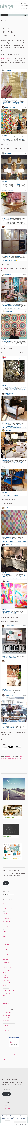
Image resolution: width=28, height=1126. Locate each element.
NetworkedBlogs (13, 1037)
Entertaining (5, 931)
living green (5, 975)
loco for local (6, 977)
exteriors (5, 934)
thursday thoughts (7, 993)
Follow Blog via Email (12, 870)
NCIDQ (4, 985)
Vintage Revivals (6, 1030)
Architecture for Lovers (8, 908)
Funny (4, 946)
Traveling (5, 1000)
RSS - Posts (4, 1105)
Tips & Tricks (5, 995)
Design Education (7, 921)
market (10, 760)
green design (6, 954)
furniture (17, 758)
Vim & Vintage (12, 1040)
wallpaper (3, 761)
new (17, 760)
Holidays (5, 957)
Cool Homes (5, 916)
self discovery (6, 987)
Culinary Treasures (7, 918)
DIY (3, 928)
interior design (4, 760)
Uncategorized (6, 1003)
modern (14, 760)
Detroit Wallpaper (5, 58)
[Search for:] (25, 15)
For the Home (6, 944)
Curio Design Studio (7, 1012)
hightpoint (21, 758)
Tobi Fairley (5, 1025)
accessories (21, 756)
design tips (5, 926)
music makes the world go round (10, 982)
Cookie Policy (7, 1119)
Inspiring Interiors (7, 967)
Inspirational (5, 964)
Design (6, 758)
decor (2, 758)
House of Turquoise (7, 1020)
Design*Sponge (6, 1015)
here (19, 738)
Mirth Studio (4, 268)
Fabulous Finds (9, 756)
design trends (11, 758)
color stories (5, 913)
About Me (5, 903)
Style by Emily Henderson (9, 1022)
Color (4, 910)
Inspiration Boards (7, 962)
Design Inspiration (7, 923)
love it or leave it (6, 980)
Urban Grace (6, 1028)
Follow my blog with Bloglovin (10, 1054)
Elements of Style (7, 1017)
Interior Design (6, 970)
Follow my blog (14, 1044)
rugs (20, 760)
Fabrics (4, 936)
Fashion (4, 941)
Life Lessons (5, 972)
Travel (4, 998)
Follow (5, 883)
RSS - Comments (6, 1108)
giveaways (5, 952)
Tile (22, 760)
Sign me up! (6, 1094)
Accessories (5, 905)
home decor (5, 959)
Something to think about (8, 990)
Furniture (5, 949)
